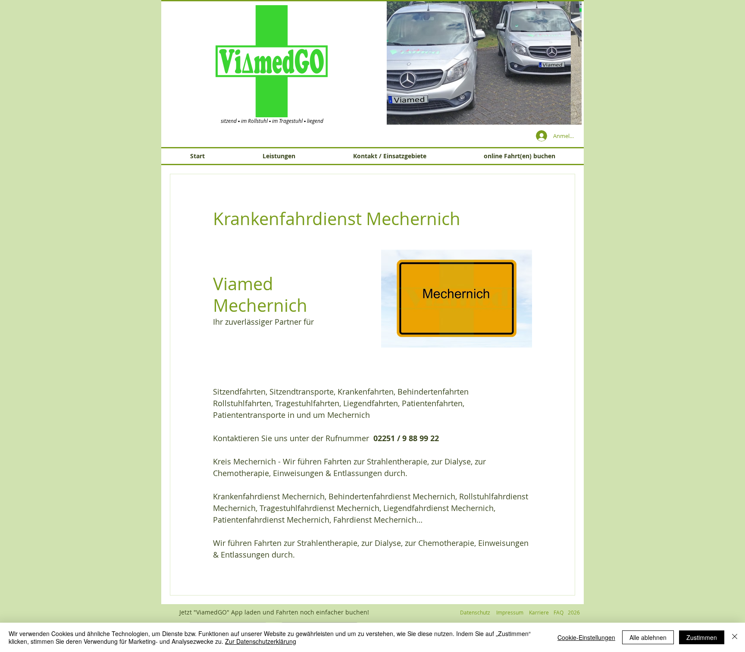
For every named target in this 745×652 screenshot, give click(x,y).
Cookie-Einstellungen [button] (586, 637)
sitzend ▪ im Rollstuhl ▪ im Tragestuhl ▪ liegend (272, 120)
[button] (484, 62)
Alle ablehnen (648, 637)
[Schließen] (734, 637)
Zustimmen (701, 637)
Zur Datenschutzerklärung (260, 641)
